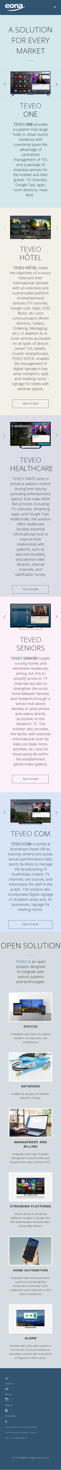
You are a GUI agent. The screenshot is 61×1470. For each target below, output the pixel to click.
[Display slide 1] (27, 93)
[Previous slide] (4, 84)
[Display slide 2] (29, 93)
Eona (24, 1457)
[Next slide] (56, 84)
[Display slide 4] (34, 93)
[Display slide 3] (32, 93)
